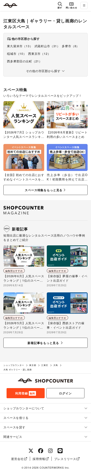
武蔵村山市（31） (47, 46)
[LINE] (60, 450)
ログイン (65, 393)
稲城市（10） (16, 53)
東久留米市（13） (20, 46)
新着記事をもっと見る (43, 343)
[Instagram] (50, 450)
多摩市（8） (70, 46)
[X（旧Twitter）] (31, 450)
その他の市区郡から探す (43, 71)
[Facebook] (40, 450)
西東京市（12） (39, 53)
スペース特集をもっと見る (43, 190)
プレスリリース (65, 459)
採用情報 (39, 459)
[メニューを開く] (84, 5)
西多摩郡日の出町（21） (24, 61)
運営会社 (17, 459)
